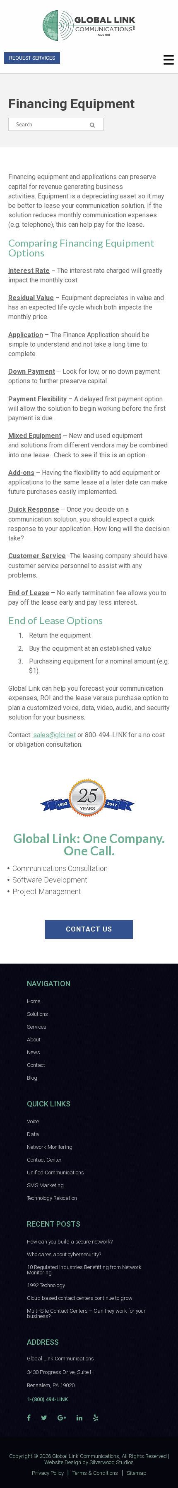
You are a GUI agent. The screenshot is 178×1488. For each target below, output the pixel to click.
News (33, 1052)
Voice (33, 1121)
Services (36, 1026)
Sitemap (137, 1473)
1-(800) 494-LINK (47, 1399)
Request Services (32, 58)
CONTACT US (89, 929)
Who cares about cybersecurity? (64, 1254)
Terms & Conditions (95, 1473)
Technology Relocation (52, 1198)
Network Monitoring (49, 1147)
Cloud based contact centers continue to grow (79, 1298)
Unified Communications (55, 1172)
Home (33, 1001)
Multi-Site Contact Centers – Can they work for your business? (86, 1313)
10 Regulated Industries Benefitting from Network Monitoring (84, 1269)
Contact (36, 1065)
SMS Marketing (45, 1185)
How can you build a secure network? (70, 1241)
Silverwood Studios (111, 1462)
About (34, 1039)
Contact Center (44, 1159)
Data (33, 1134)
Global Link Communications (85, 1456)
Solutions (37, 1014)
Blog (32, 1077)
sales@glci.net (54, 735)
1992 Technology (46, 1285)
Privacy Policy (48, 1473)
